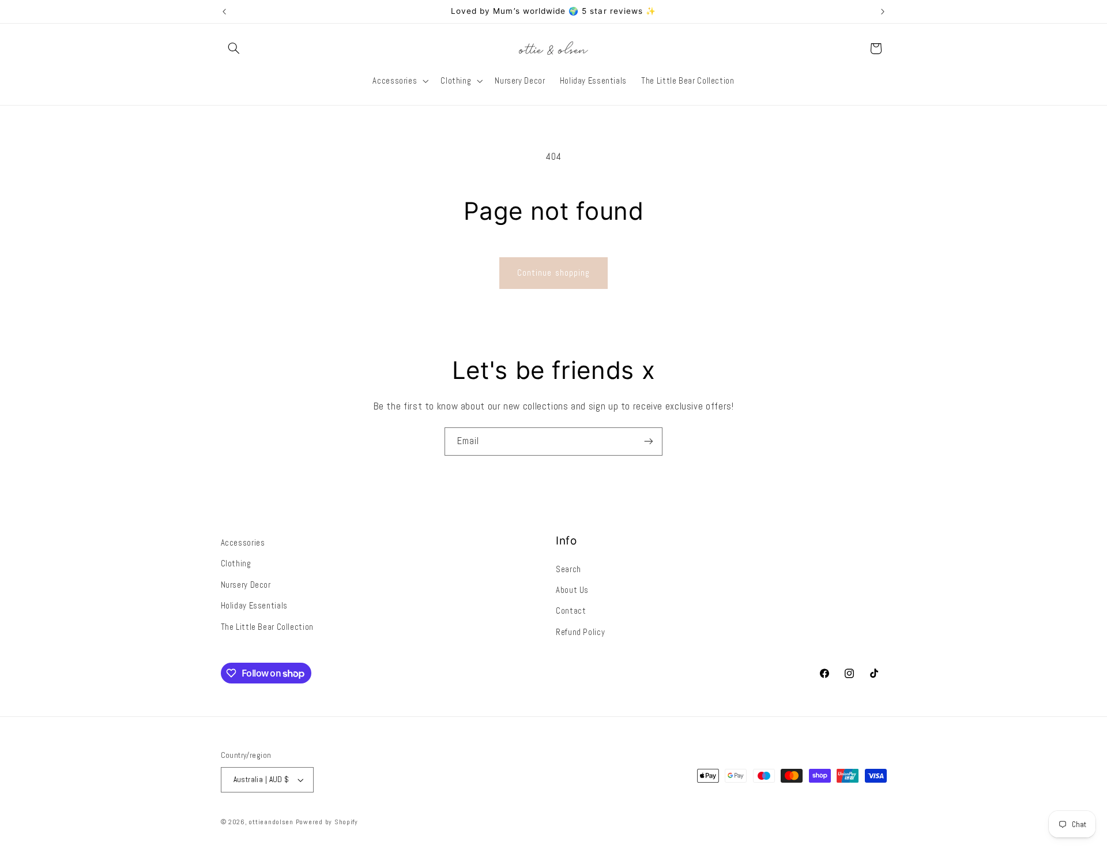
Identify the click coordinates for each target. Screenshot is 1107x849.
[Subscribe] (648, 441)
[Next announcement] (882, 11)
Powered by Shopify (327, 822)
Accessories (243, 543)
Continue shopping (553, 273)
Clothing (236, 563)
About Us (572, 590)
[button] (234, 48)
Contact (571, 611)
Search (568, 569)
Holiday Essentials (254, 605)
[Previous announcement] (224, 11)
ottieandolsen (270, 822)
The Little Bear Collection (267, 627)
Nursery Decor (246, 585)
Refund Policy (580, 632)
